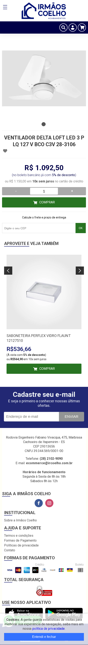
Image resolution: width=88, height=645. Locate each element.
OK (81, 228)
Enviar (71, 417)
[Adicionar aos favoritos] (5, 151)
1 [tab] (44, 124)
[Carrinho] (82, 27)
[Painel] (72, 27)
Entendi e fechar (44, 636)
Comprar (47, 202)
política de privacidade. (48, 629)
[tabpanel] (44, 78)
